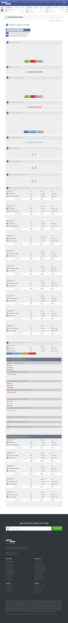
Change (18, 30)
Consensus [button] (32, 353)
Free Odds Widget (39, 571)
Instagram (9, 590)
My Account (38, 561)
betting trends (59, 20)
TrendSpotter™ (39, 563)
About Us (9, 575)
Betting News (10, 571)
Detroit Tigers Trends (19, 24)
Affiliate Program (39, 577)
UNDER (33, 131)
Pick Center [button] (10, 353)
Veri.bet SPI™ (10, 569)
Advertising (37, 579)
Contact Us (9, 577)
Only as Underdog (13, 35)
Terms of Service (39, 586)
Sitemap (8, 579)
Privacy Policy (38, 588)
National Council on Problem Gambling (44, 614)
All (7, 33)
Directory (9, 563)
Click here (16, 549)
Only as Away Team (13, 33)
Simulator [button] (25, 353)
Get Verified (38, 575)
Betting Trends (39, 565)
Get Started (57, 528)
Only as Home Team (24, 33)
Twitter (8, 588)
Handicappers (10, 561)
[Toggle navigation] (64, 3)
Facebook (9, 586)
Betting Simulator (39, 567)
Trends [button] (18, 353)
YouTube (9, 592)
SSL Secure (37, 592)
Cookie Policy (38, 590)
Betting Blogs (10, 573)
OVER (27, 131)
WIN (27, 61)
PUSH (40, 61)
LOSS (33, 61)
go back (52, 20)
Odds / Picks (9, 567)
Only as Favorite (23, 35)
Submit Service (39, 573)
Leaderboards (10, 565)
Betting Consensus (40, 569)
